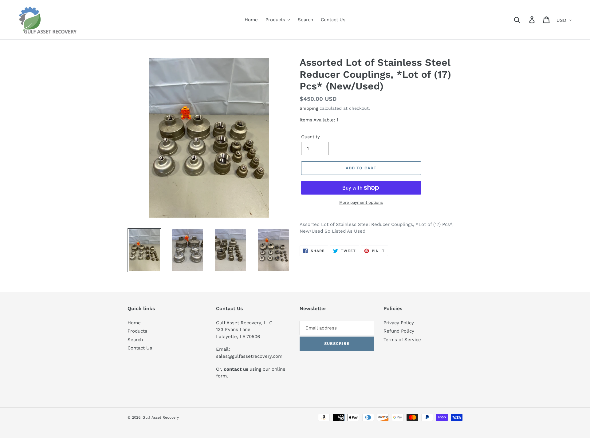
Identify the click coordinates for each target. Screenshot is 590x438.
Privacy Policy (399, 323)
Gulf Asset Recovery (161, 417)
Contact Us (140, 348)
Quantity (310, 137)
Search (135, 339)
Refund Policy (399, 331)
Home (134, 323)
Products (137, 331)
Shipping (309, 108)
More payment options (361, 202)
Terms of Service (402, 339)
